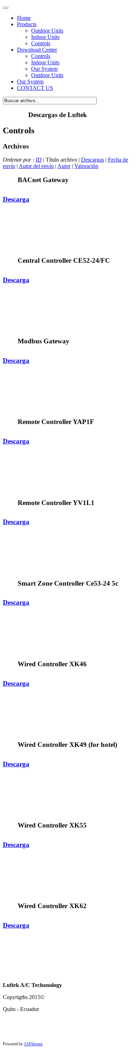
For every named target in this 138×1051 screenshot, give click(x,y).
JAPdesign (33, 1043)
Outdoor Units (47, 31)
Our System (30, 82)
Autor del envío (36, 166)
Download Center (37, 50)
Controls (40, 43)
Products (26, 24)
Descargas (92, 160)
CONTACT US (35, 88)
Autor (63, 166)
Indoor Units (45, 37)
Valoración (86, 166)
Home (24, 18)
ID (39, 160)
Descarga (16, 199)
